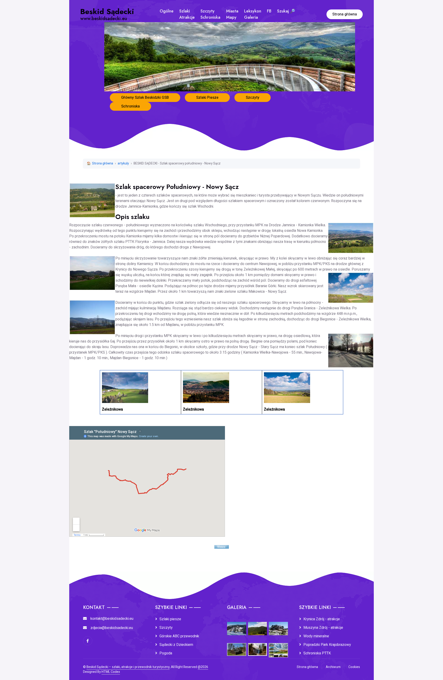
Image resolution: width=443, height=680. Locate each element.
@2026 (203, 667)
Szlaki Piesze (207, 97)
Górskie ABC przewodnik (179, 636)
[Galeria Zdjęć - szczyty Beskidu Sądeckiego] (257, 625)
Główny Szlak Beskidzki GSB (145, 97)
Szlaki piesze (170, 619)
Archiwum (333, 667)
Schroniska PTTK (317, 653)
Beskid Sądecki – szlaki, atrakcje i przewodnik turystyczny (128, 667)
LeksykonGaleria (252, 14)
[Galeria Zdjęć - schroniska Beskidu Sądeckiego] (278, 625)
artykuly (123, 163)
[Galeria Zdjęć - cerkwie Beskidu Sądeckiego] (236, 646)
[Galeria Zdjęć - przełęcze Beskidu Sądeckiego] (236, 625)
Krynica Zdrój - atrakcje (321, 619)
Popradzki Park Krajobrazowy (327, 644)
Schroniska (130, 106)
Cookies (354, 667)
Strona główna (344, 14)
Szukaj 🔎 (286, 11)
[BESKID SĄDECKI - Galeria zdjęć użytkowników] (278, 647)
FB (269, 11)
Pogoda (165, 653)
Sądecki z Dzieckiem (176, 644)
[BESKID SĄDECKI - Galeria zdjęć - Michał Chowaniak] (257, 646)
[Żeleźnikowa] (125, 387)
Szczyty (252, 97)
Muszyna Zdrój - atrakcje (323, 627)
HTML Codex (111, 671)
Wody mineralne (316, 636)
